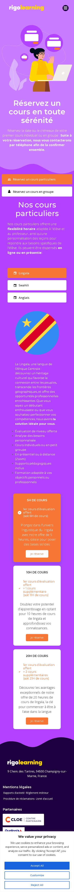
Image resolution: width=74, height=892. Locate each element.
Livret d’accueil (44, 798)
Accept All (37, 865)
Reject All (37, 885)
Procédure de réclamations (19, 798)
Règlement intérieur (37, 792)
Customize (37, 875)
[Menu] (66, 8)
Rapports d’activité (14, 792)
